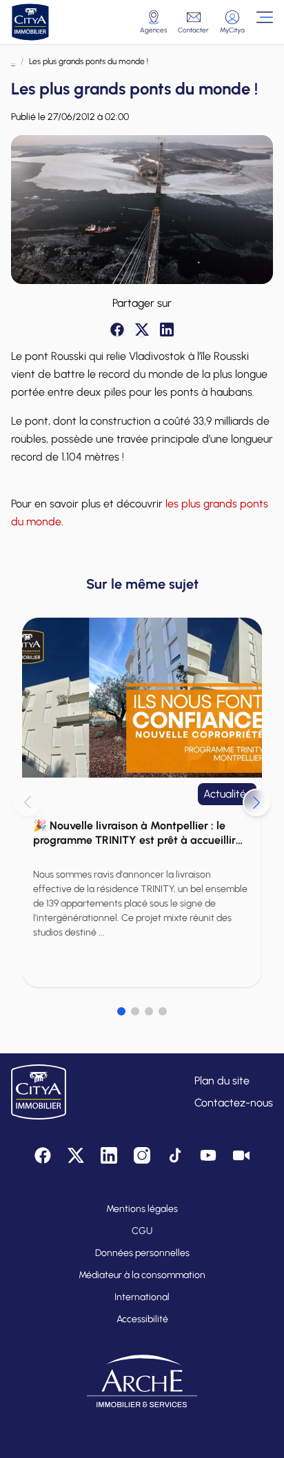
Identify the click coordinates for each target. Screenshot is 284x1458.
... (13, 61)
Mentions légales (142, 1209)
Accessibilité (142, 1319)
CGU (142, 1231)
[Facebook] (117, 329)
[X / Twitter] (142, 329)
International (142, 1297)
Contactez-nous (233, 1102)
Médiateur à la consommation (142, 1275)
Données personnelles (142, 1253)
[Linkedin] (167, 329)
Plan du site (222, 1080)
